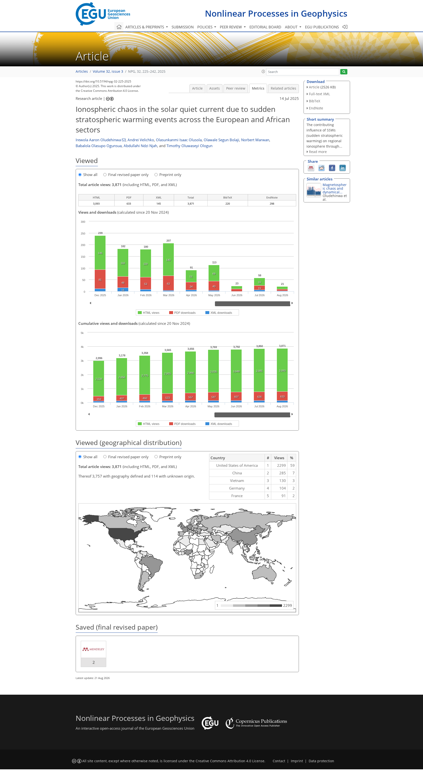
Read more (318, 151)
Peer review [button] (231, 26)
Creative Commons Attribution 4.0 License (230, 761)
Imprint (297, 761)
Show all (90, 174)
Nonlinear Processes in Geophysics (276, 13)
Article (197, 88)
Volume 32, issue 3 (108, 71)
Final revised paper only (128, 174)
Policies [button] (205, 26)
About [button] (291, 26)
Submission (183, 26)
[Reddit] (321, 167)
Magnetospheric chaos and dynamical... (335, 188)
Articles (82, 71)
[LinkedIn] (342, 167)
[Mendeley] (311, 167)
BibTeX (314, 101)
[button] (263, 71)
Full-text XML (319, 94)
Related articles (283, 88)
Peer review (235, 88)
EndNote (316, 108)
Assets (214, 88)
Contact (279, 761)
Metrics (258, 88)
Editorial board (265, 26)
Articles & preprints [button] (145, 26)
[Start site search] (343, 72)
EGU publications (322, 26)
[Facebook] (332, 167)
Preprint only (170, 174)
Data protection (321, 761)
